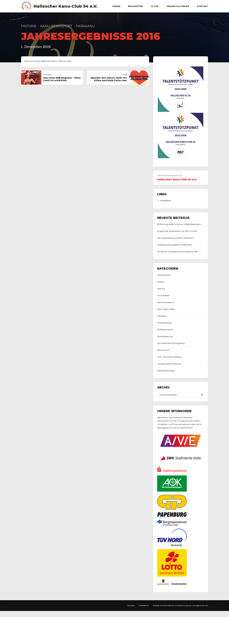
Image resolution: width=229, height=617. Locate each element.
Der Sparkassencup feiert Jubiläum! (175, 238)
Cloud (155, 6)
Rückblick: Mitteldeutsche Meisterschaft (177, 251)
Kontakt (202, 6)
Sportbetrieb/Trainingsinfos (171, 343)
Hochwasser (163, 295)
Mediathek (165, 200)
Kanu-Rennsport (56, 26)
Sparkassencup (165, 336)
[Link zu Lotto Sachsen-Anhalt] (172, 576)
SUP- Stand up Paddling (169, 357)
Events (160, 281)
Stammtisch (163, 350)
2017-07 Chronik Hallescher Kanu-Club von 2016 (47, 61)
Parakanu (85, 26)
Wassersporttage (166, 370)
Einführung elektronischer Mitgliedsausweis (179, 224)
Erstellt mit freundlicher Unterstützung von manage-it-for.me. (180, 605)
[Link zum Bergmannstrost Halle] (172, 525)
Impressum (144, 605)
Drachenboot (164, 275)
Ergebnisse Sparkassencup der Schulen (177, 231)
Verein (116, 6)
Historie (28, 26)
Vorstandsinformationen (169, 363)
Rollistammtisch (165, 329)
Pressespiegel (164, 322)
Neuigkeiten (135, 6)
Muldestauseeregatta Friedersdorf (174, 244)
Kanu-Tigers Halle (166, 309)
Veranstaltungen (178, 6)
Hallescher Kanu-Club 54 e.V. (65, 6)
